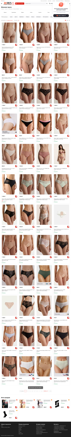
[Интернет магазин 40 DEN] (9, 3)
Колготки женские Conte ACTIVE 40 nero (29, 400)
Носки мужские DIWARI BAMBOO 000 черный (64, 400)
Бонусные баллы (44, 0)
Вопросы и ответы (22, 425)
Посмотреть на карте (57, 432)
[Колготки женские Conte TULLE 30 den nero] (40, 404)
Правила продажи (39, 431)
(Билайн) (59, 427)
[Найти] (47, 3)
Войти (2, 425)
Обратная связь (39, 433)
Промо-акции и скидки (40, 425)
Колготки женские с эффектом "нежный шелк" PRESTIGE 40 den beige (12, 400)
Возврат (20, 429)
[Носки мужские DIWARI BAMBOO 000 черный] (57, 404)
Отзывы (20, 432)
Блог (19, 431)
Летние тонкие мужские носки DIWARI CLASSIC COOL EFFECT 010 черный (12, 411)
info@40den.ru (56, 431)
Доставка (49, 0)
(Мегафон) (59, 428)
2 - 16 (50, 391)
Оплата (20, 428)
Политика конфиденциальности (41, 432)
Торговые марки (39, 427)
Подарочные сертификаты (41, 429)
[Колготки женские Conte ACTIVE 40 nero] (22, 404)
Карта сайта (21, 433)
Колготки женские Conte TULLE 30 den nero (47, 400)
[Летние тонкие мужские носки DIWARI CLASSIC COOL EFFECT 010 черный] (5, 414)
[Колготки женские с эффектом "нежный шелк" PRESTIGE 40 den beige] (5, 404)
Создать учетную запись (5, 427)
